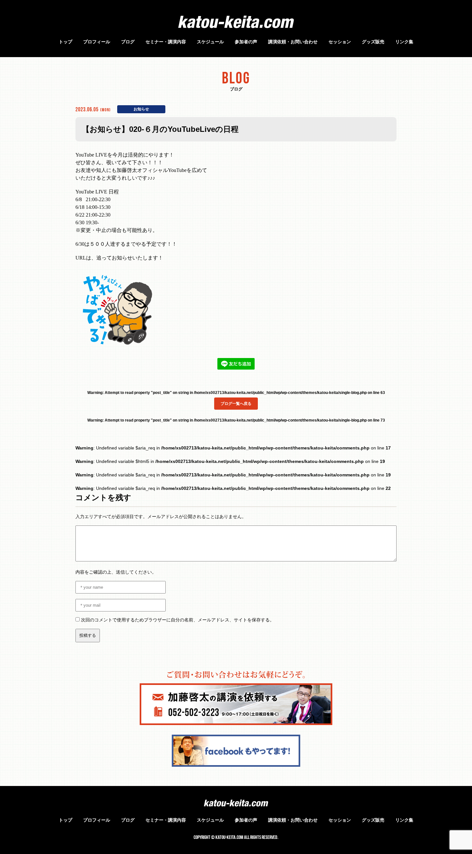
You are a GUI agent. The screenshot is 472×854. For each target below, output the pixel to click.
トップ (65, 41)
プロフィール (96, 41)
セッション (339, 41)
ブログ (128, 41)
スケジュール (210, 41)
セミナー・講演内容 (165, 41)
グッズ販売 (373, 41)
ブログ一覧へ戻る (236, 403)
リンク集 (404, 41)
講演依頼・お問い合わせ (293, 41)
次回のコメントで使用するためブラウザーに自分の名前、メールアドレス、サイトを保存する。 (177, 619)
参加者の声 (246, 41)
